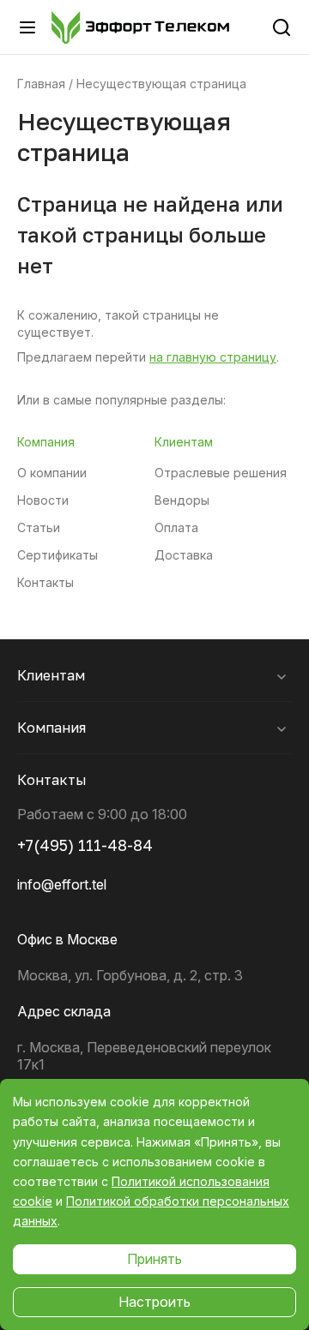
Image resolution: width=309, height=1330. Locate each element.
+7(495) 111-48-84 (85, 845)
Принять (154, 1258)
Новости (43, 500)
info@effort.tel (61, 884)
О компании (52, 473)
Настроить (154, 1301)
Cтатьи (38, 528)
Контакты (45, 583)
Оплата (176, 528)
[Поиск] (281, 27)
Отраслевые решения (220, 473)
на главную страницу (212, 357)
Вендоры (181, 500)
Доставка (183, 555)
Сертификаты (57, 555)
